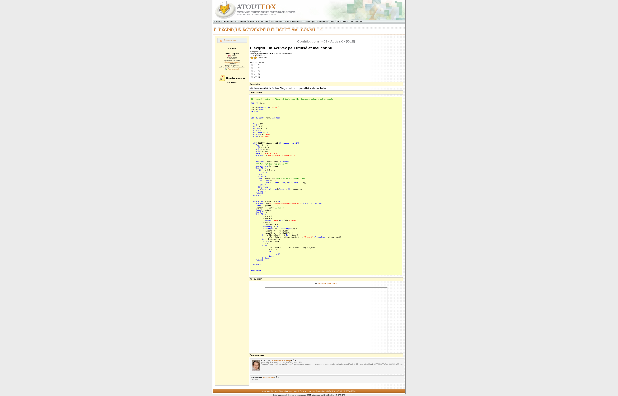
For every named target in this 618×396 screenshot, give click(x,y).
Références (322, 21)
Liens (332, 21)
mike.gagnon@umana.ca (232, 62)
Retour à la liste (229, 40)
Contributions (262, 21)
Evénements (230, 21)
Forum (251, 21)
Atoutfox (218, 21)
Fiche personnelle (233, 69)
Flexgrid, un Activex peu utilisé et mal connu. (266, 30)
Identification (356, 21)
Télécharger (309, 21)
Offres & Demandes (293, 21)
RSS (339, 21)
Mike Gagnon (268, 377)
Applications (276, 21)
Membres (242, 21)
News (345, 21)
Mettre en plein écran (327, 283)
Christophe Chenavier (281, 360)
